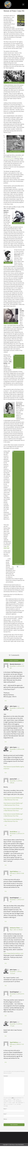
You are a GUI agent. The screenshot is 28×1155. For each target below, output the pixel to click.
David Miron (13, 831)
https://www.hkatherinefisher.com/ (13, 953)
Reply (6, 700)
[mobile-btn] (23, 4)
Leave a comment (14, 660)
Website (5, 1119)
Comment (6, 1076)
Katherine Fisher (15, 928)
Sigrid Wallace (14, 871)
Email (5, 1113)
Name (5, 1108)
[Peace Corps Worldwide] (8, 5)
